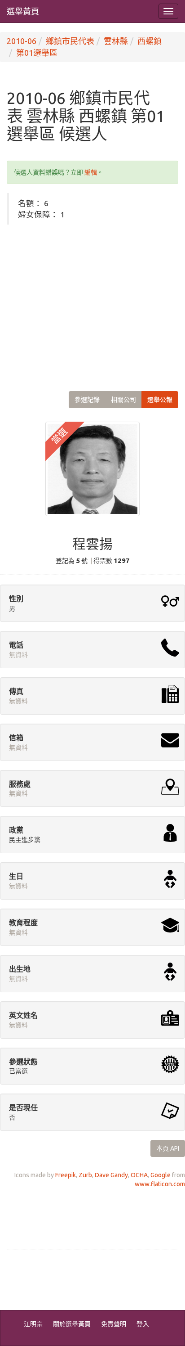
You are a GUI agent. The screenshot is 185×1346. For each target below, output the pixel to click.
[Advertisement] (92, 301)
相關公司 (123, 399)
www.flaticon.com (160, 1184)
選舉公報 (159, 399)
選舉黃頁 (23, 11)
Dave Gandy (111, 1175)
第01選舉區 (36, 52)
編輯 (90, 172)
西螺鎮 (149, 40)
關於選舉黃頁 (72, 1324)
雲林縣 (116, 40)
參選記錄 (87, 399)
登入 (143, 1324)
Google (160, 1175)
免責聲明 (113, 1324)
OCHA (139, 1175)
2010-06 (21, 40)
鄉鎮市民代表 (70, 40)
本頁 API (167, 1148)
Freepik (65, 1175)
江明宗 (33, 1324)
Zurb (85, 1175)
